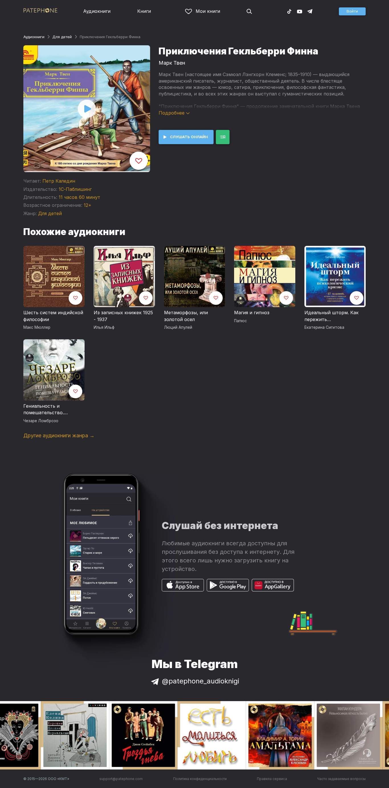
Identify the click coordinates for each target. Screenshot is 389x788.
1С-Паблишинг (75, 189)
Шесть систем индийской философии (53, 316)
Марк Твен (172, 63)
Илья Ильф (104, 327)
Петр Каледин (58, 181)
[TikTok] (289, 11)
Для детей (62, 36)
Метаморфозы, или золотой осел (186, 316)
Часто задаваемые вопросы (341, 779)
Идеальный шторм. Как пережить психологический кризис (333, 316)
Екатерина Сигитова (324, 327)
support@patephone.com (121, 779)
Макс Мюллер (36, 327)
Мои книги (208, 11)
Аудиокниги (96, 11)
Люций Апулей (178, 327)
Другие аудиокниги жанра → (59, 435)
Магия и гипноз (251, 312)
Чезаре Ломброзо (40, 421)
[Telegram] (309, 11)
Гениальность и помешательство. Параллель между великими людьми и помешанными (46, 409)
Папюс (240, 321)
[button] (352, 11)
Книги (144, 11)
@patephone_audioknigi (200, 681)
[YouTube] (299, 11)
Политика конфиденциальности (200, 779)
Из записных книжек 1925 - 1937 (123, 316)
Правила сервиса (272, 779)
